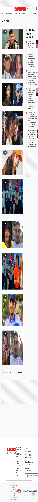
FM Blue (19, 459)
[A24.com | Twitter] (11, 453)
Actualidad (17, 13)
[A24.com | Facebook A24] (8, 453)
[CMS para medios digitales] (32, 491)
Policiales (9, 13)
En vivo (21, 9)
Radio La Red (31, 9)
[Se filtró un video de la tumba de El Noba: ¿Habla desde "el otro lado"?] (13, 310)
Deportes (25, 13)
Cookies (27, 464)
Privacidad (28, 455)
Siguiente (18, 372)
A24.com (19, 447)
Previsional (33, 13)
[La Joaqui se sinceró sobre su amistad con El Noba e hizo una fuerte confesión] (13, 162)
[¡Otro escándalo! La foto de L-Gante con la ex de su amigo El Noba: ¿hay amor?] (13, 94)
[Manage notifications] (33, 493)
